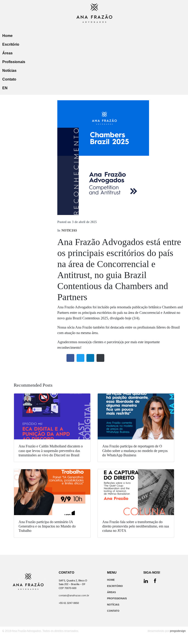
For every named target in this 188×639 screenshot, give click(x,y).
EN (5, 88)
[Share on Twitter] (80, 358)
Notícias (9, 71)
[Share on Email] (100, 358)
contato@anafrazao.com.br (74, 595)
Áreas (7, 53)
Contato (9, 79)
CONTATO (113, 610)
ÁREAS (111, 592)
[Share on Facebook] (70, 358)
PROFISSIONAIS (117, 598)
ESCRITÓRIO (115, 586)
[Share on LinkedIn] (90, 358)
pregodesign (178, 631)
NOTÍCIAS (113, 604)
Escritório (10, 44)
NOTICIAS (69, 230)
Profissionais (13, 62)
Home (7, 36)
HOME (111, 579)
